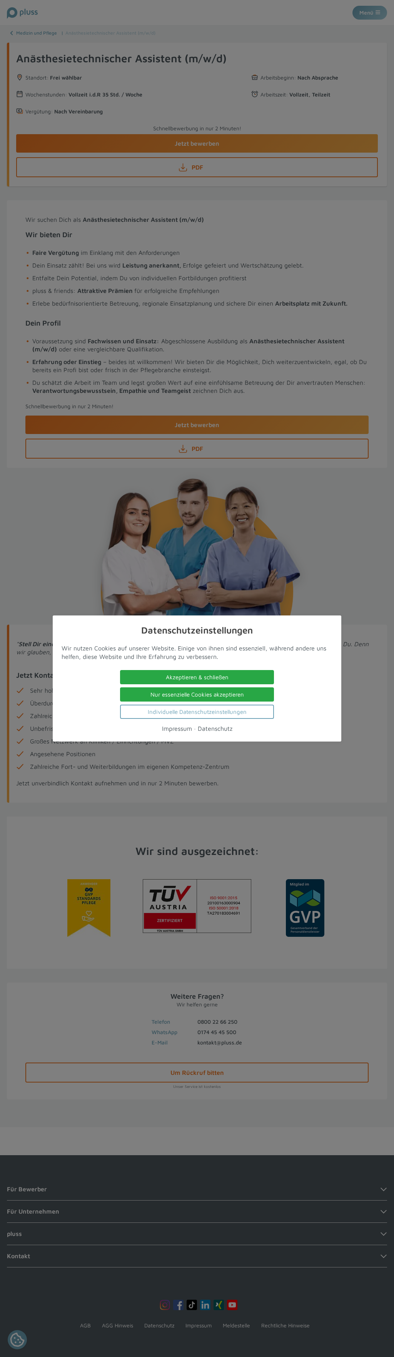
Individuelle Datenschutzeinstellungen (197, 711)
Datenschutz (215, 728)
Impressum (177, 728)
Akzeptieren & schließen (197, 677)
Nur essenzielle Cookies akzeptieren (197, 694)
